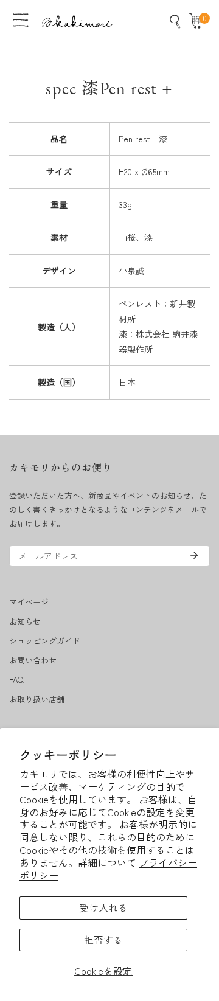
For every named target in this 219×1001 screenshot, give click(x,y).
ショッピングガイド (44, 640)
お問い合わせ (33, 660)
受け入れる (103, 907)
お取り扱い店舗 (36, 699)
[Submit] (194, 555)
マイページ (29, 602)
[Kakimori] (77, 21)
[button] (198, 21)
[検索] (175, 21)
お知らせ (25, 621)
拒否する (103, 939)
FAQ (16, 679)
